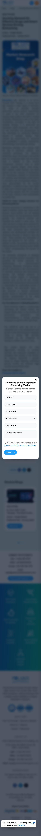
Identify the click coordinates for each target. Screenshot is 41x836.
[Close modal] (36, 380)
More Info (21, 825)
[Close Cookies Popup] (34, 823)
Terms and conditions (26, 445)
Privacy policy (10, 445)
